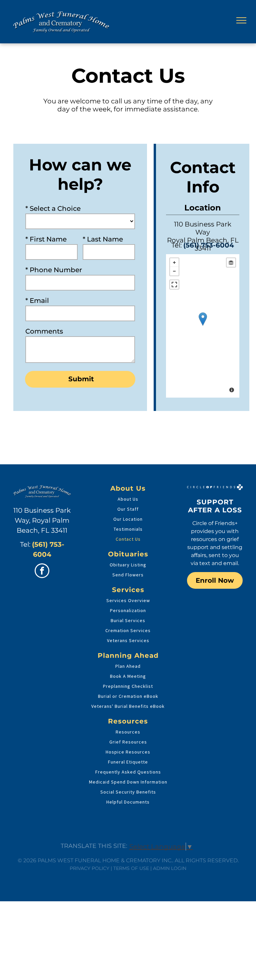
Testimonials (128, 529)
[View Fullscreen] (174, 284)
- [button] (174, 271)
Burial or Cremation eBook (128, 696)
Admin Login (169, 868)
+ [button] (174, 262)
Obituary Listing (128, 565)
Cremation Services (128, 630)
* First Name (46, 239)
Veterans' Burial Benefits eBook (128, 706)
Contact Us (128, 539)
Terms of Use (131, 868)
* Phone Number (53, 270)
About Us (128, 499)
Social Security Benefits (128, 792)
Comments (44, 331)
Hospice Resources (128, 752)
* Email (37, 301)
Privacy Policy (89, 868)
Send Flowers (128, 575)
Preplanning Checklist (128, 686)
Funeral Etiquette (128, 762)
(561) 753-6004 (208, 245)
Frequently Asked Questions (128, 772)
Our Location (128, 519)
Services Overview (128, 600)
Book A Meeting (128, 676)
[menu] (241, 20)
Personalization (128, 610)
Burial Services (128, 620)
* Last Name (103, 239)
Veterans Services (128, 640)
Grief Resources (128, 742)
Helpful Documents (128, 802)
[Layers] (231, 262)
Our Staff (128, 509)
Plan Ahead (128, 666)
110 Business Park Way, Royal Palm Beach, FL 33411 (42, 520)
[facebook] (42, 571)
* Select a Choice (53, 208)
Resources (128, 732)
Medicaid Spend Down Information (128, 782)
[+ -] (202, 326)
